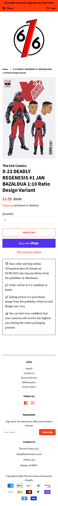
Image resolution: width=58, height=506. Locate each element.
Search (29, 368)
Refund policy (29, 382)
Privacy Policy (29, 386)
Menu (9, 8)
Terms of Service (29, 377)
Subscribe (47, 432)
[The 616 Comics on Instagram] (32, 403)
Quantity (7, 214)
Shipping (7, 205)
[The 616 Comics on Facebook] (26, 403)
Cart (53, 8)
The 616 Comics (32, 476)
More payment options (29, 251)
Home (5, 69)
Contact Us (29, 373)
